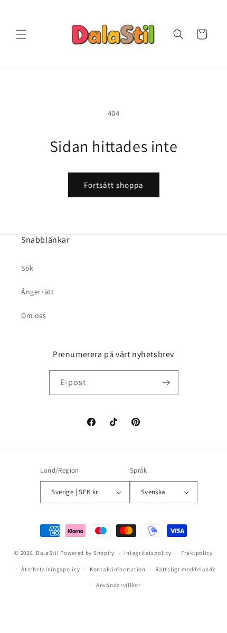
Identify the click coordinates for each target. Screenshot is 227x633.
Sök (27, 268)
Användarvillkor (118, 585)
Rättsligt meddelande (185, 569)
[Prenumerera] (166, 382)
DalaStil (47, 553)
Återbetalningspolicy (50, 569)
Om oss (33, 315)
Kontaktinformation (118, 569)
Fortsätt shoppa (114, 185)
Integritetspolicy (147, 553)
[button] (21, 34)
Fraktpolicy (197, 553)
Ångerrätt (37, 291)
